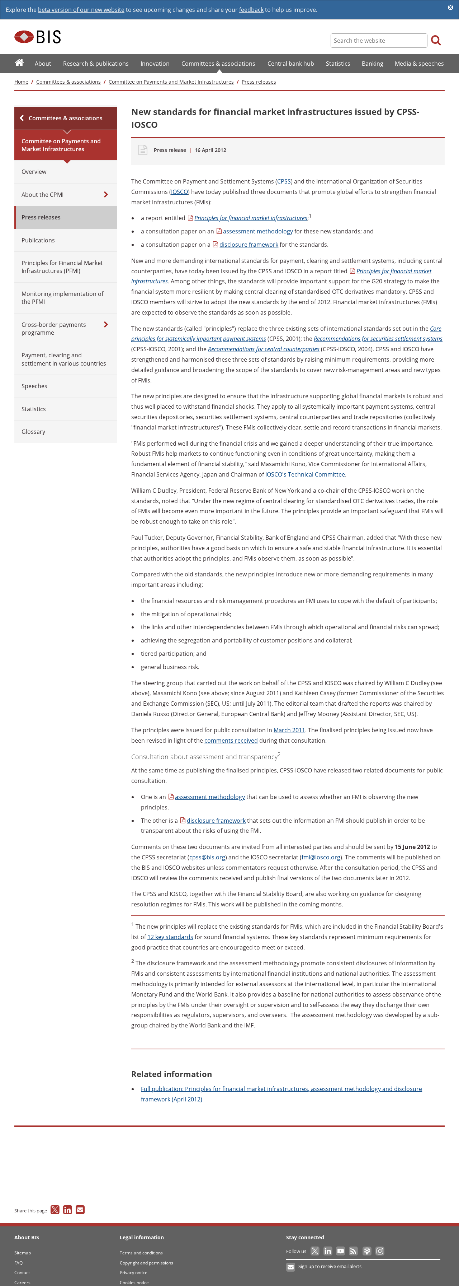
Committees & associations (68, 81)
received (231, 740)
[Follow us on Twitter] (315, 1251)
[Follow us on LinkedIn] (328, 1251)
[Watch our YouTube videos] (341, 1251)
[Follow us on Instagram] (379, 1251)
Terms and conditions (141, 1253)
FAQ (18, 1263)
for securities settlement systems (378, 339)
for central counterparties (264, 349)
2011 (289, 730)
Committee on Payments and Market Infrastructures (171, 81)
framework (248, 245)
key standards (170, 937)
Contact (22, 1272)
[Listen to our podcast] (366, 1251)
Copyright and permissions (146, 1263)
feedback (251, 10)
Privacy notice (133, 1272)
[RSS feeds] (354, 1251)
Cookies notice (134, 1283)
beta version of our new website (81, 10)
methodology (258, 231)
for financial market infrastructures (250, 218)
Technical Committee (305, 474)
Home (21, 81)
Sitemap (22, 1253)
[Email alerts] (291, 1267)
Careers (22, 1283)
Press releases (259, 81)
